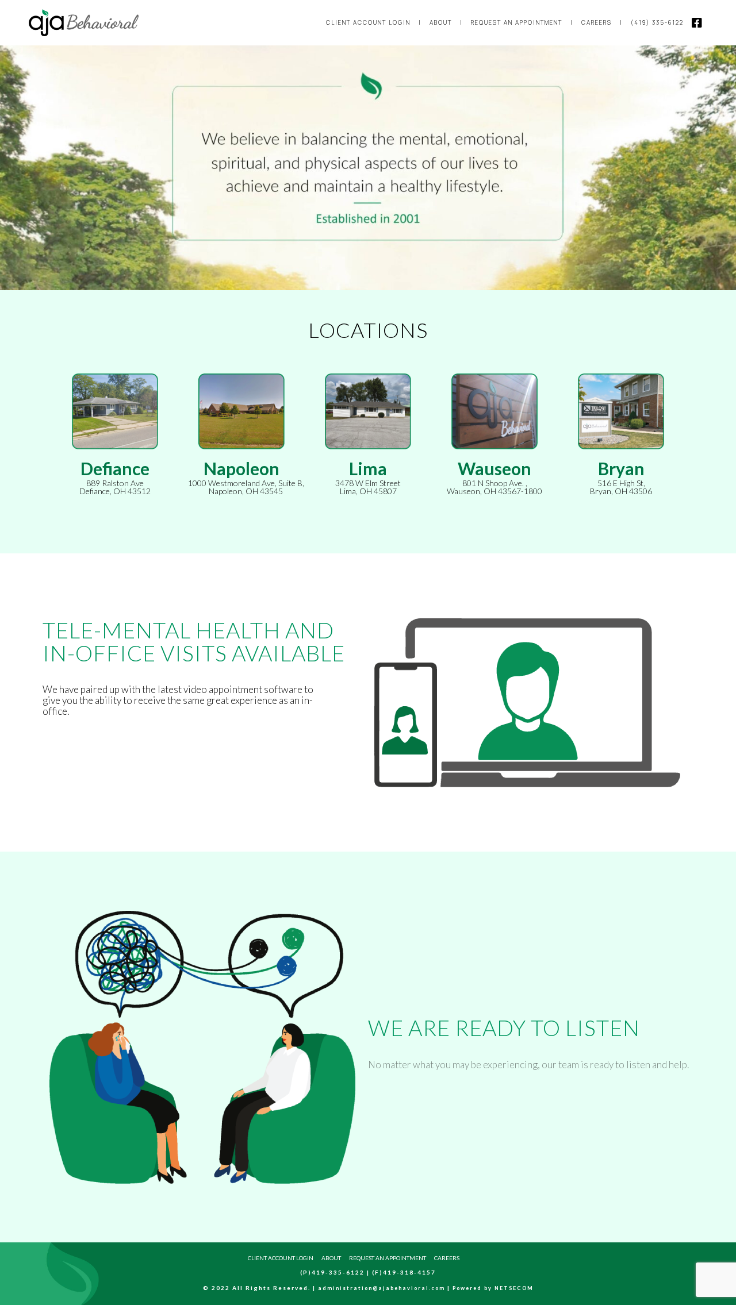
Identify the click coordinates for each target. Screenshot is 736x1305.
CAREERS (596, 22)
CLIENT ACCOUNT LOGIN (368, 22)
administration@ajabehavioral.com (381, 1288)
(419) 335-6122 (657, 22)
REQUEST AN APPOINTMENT (516, 22)
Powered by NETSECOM (493, 1288)
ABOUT (441, 22)
